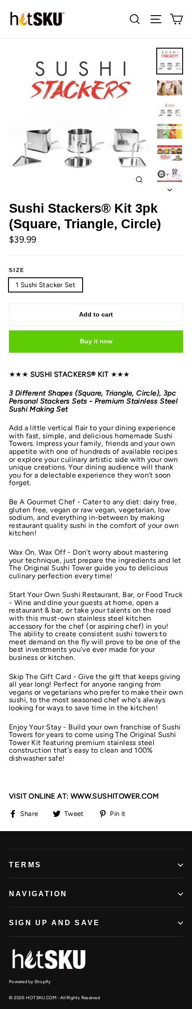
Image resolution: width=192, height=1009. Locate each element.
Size (17, 270)
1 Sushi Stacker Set (45, 285)
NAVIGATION (38, 894)
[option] (80, 120)
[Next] (169, 187)
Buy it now (96, 341)
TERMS (25, 865)
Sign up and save (54, 923)
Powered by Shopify (30, 981)
